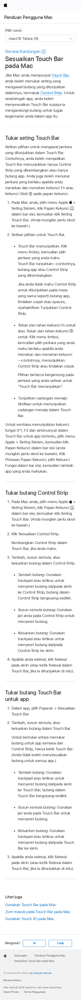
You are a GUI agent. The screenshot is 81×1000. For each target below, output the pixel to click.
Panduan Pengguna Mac (28, 17)
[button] (25, 51)
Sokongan (20, 955)
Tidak (60, 943)
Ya (34, 943)
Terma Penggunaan (35, 991)
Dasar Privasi (11, 991)
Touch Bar (60, 75)
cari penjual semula (40, 973)
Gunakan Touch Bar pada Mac (30, 904)
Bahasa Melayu (12, 980)
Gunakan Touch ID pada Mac (29, 918)
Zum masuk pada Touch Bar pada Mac (38, 911)
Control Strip (51, 93)
